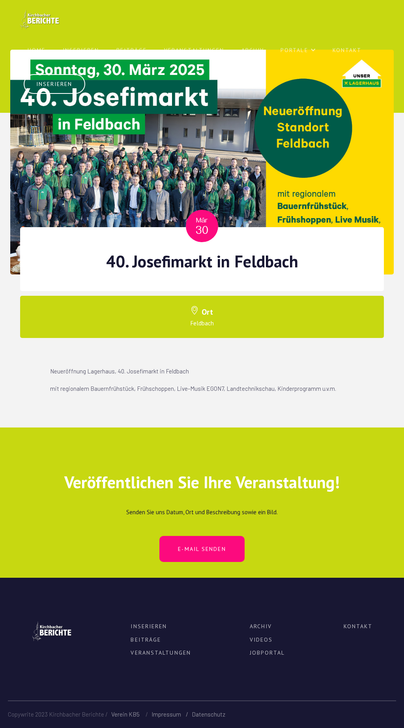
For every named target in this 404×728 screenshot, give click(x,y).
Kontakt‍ (347, 50)
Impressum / (172, 714)
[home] (39, 15)
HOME (36, 50)
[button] (298, 53)
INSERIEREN (81, 50)
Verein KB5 (125, 714)
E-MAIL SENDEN (202, 549)
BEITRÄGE (131, 50)
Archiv (252, 50)
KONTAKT (358, 626)
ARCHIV (261, 626)
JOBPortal (267, 652)
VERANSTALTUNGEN (194, 50)
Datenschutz (208, 714)
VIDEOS (261, 639)
